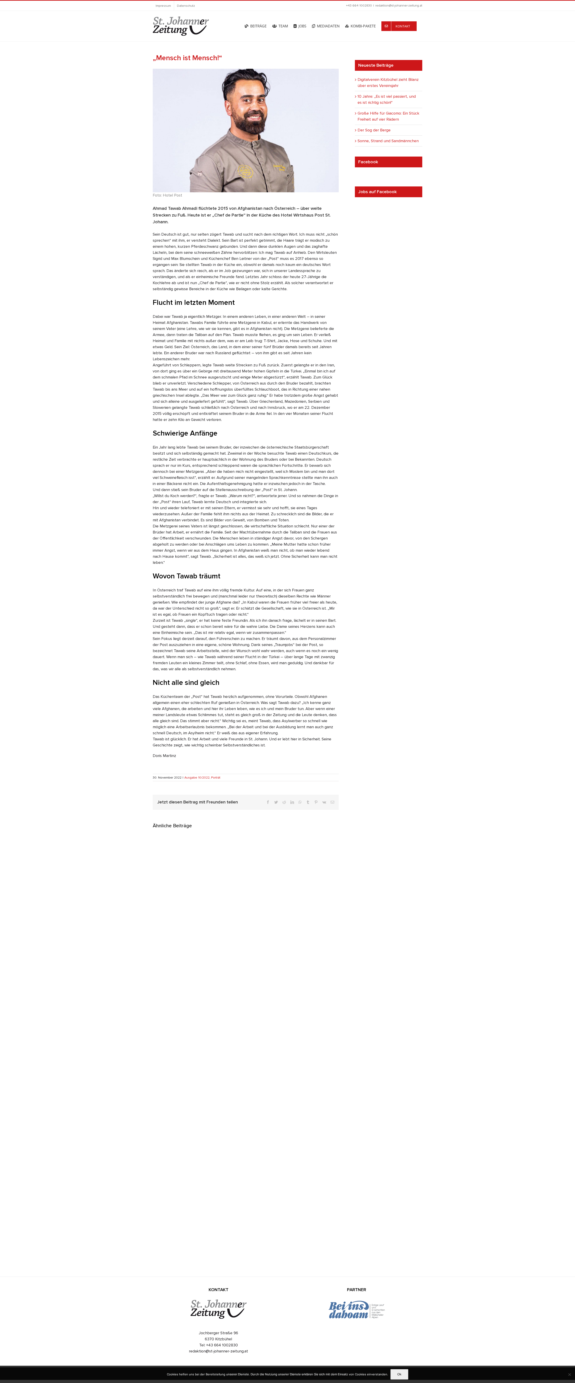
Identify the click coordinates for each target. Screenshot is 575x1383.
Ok (399, 1374)
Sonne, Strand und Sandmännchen (388, 140)
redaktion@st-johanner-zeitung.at (398, 5)
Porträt (215, 777)
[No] (569, 1374)
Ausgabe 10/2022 (197, 777)
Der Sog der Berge (374, 130)
